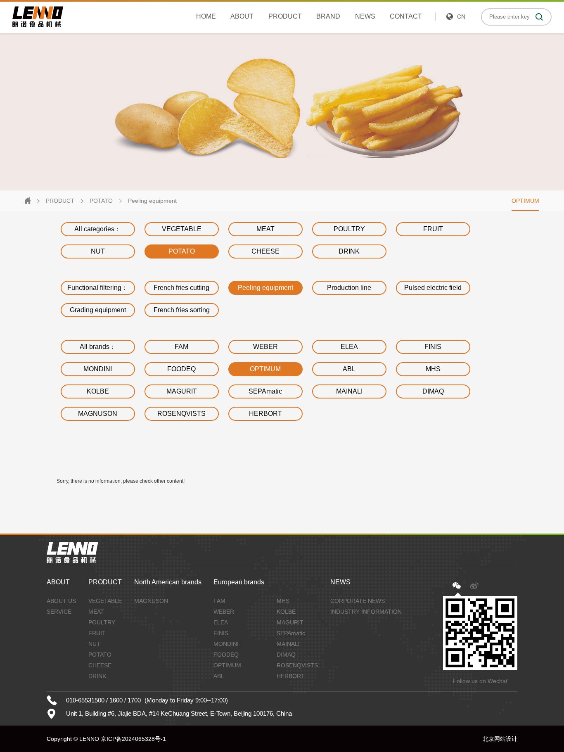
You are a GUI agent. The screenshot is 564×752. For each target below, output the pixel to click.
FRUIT (433, 228)
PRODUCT (285, 16)
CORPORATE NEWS (357, 601)
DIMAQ (433, 391)
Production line (349, 287)
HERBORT (265, 413)
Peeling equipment (152, 200)
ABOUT (242, 16)
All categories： (97, 228)
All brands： (98, 346)
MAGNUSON (97, 413)
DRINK (349, 251)
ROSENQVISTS (181, 413)
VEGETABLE (181, 228)
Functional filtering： (97, 287)
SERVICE (59, 611)
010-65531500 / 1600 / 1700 (103, 700)
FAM (181, 346)
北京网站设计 (500, 738)
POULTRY (349, 228)
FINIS (432, 346)
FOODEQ (181, 368)
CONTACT (406, 16)
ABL (349, 368)
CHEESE (265, 251)
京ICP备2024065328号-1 (133, 738)
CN (461, 16)
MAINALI (349, 391)
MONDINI (97, 368)
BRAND (328, 16)
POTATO (101, 200)
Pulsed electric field (433, 287)
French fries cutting (181, 287)
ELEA (349, 346)
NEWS (365, 16)
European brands (238, 582)
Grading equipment (98, 309)
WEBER (265, 346)
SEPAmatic (265, 391)
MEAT (265, 228)
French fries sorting (182, 309)
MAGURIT (181, 391)
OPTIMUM (525, 200)
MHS (433, 368)
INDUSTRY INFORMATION (366, 611)
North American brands (167, 582)
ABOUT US (61, 601)
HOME (206, 16)
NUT (98, 251)
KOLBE (98, 391)
